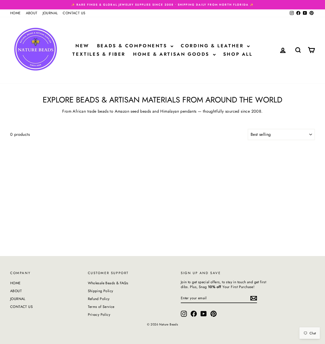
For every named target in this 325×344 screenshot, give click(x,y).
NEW (82, 45)
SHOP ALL (238, 54)
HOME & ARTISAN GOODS (172, 54)
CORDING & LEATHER (213, 45)
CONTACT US (74, 13)
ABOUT (32, 13)
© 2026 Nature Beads (162, 324)
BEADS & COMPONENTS (133, 45)
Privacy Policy (99, 314)
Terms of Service (101, 306)
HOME (15, 13)
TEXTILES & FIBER (98, 54)
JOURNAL (50, 13)
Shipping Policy (100, 290)
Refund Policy (99, 298)
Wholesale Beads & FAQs (108, 283)
